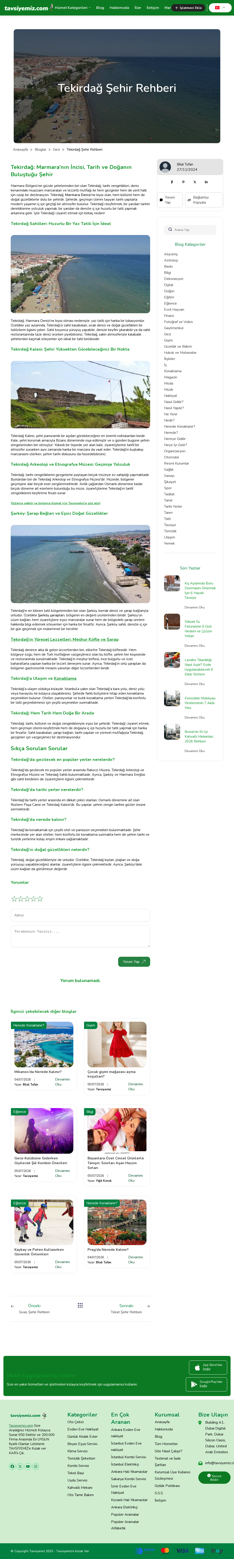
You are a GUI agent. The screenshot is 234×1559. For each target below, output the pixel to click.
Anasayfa (20, 149)
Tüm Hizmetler (166, 1443)
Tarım (168, 512)
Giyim (168, 340)
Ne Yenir (170, 414)
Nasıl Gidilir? (173, 401)
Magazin (170, 377)
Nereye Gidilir (175, 438)
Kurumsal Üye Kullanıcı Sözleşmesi (172, 1475)
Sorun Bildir (216, 1477)
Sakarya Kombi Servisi (128, 1478)
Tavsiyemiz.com (21, 1425)
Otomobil (171, 457)
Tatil (167, 518)
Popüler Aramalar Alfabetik (125, 1525)
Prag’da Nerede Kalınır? (108, 1249)
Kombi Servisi (78, 1465)
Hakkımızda (119, 7)
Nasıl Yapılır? (174, 408)
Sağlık (169, 469)
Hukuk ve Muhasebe (180, 352)
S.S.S (159, 1493)
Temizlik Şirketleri (81, 1458)
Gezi (56, 149)
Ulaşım (169, 537)
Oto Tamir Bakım (80, 1494)
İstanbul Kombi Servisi (128, 1457)
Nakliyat (170, 395)
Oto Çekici (75, 1422)
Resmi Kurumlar (176, 463)
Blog (100, 7)
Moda (168, 383)
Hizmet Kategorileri (71, 7)
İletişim (153, 7)
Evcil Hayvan (174, 309)
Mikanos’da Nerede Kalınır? (38, 1071)
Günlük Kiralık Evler (82, 1436)
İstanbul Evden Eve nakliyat (126, 1446)
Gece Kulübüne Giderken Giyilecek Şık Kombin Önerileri (40, 1161)
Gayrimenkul (173, 328)
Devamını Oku (62, 1082)
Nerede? (171, 432)
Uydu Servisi (77, 1480)
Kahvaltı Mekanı (79, 1487)
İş (165, 364)
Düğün (169, 291)
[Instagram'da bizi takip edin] (35, 1466)
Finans (169, 315)
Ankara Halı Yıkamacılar (129, 1471)
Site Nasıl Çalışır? (168, 1451)
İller (138, 7)
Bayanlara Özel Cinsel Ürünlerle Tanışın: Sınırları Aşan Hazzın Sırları (116, 1163)
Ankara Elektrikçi (124, 1507)
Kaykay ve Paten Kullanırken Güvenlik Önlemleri (39, 1252)
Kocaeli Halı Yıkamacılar (129, 1499)
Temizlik (170, 531)
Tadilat (169, 494)
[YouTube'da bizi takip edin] (27, 1466)
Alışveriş (171, 254)
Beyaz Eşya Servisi (82, 1443)
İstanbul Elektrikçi (125, 1464)
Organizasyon (174, 451)
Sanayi (169, 475)
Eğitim (169, 297)
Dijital (168, 284)
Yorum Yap (131, 962)
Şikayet (170, 481)
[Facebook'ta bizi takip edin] (12, 1466)
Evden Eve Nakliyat (82, 1429)
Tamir (168, 500)
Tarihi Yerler (173, 506)
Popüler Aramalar (125, 1514)
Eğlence (170, 303)
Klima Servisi (77, 1451)
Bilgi (167, 272)
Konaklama (172, 371)
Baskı (168, 266)
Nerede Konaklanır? (179, 426)
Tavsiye (170, 524)
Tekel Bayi (75, 1473)
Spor (168, 488)
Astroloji (171, 260)
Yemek (169, 543)
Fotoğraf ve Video (178, 321)
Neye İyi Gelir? (175, 444)
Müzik (168, 389)
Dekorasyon (173, 278)
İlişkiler (169, 358)
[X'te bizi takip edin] (20, 1466)
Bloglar (40, 149)
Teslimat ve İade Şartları (168, 1461)
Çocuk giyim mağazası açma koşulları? (112, 1074)
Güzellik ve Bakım (178, 346)
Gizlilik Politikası (167, 1485)
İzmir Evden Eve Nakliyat (123, 1489)
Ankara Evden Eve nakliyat (125, 1433)
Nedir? (169, 420)
